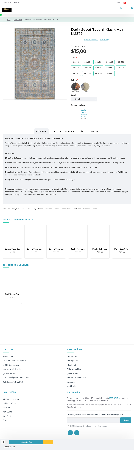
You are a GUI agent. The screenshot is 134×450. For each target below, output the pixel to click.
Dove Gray (32, 209)
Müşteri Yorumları (64, 131)
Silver (24, 209)
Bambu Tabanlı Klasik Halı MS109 (34, 249)
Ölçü (73, 57)
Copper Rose (66, 209)
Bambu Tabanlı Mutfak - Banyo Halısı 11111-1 (78, 249)
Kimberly (86, 209)
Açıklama (41, 131)
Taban (74, 80)
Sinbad (94, 209)
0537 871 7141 (115, 398)
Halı (8, 19)
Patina (40, 209)
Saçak (73, 95)
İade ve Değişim (89, 131)
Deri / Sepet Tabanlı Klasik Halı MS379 (12, 294)
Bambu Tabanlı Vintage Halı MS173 (99, 249)
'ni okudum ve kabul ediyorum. (88, 426)
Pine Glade (77, 209)
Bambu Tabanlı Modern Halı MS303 (56, 249)
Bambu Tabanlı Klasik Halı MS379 (84, 113)
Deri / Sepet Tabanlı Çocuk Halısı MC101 (121, 249)
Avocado (48, 209)
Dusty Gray (16, 209)
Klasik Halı (18, 19)
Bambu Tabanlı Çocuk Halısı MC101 (12, 249)
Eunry (56, 209)
